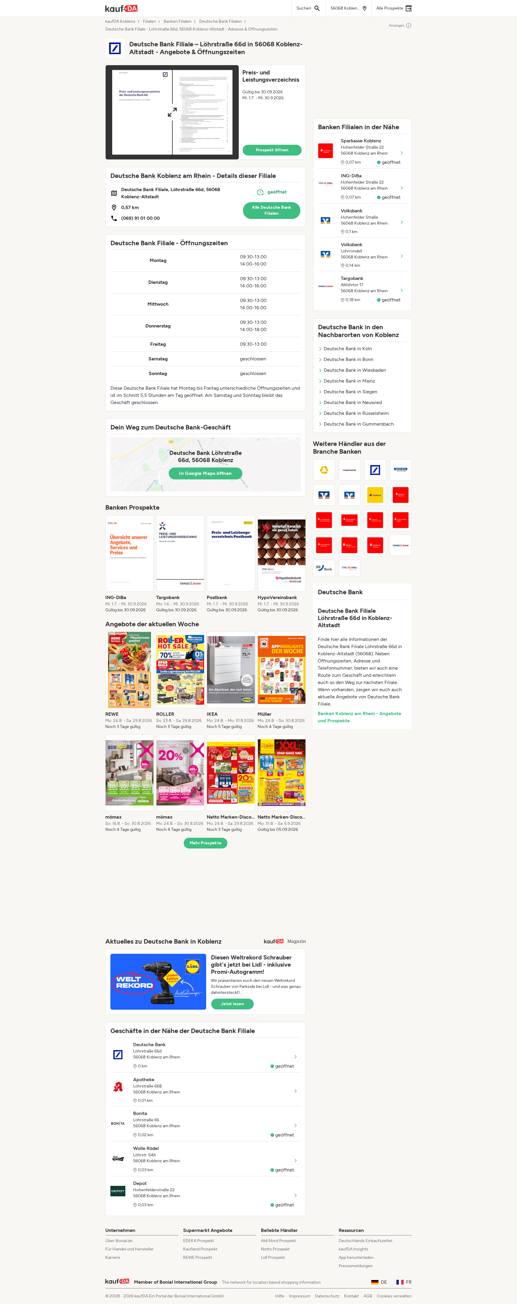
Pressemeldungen (356, 1265)
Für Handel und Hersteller (129, 1249)
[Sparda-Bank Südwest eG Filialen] (401, 470)
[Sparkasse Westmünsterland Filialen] (375, 520)
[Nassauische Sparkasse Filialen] (350, 545)
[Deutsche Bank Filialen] (375, 470)
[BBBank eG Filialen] (324, 568)
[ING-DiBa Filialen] (350, 568)
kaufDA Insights (353, 1249)
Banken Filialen (177, 21)
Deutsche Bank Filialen (220, 21)
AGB (368, 1296)
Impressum (299, 1296)
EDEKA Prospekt (198, 1240)
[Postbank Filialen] (375, 495)
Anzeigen (397, 25)
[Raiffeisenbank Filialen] (324, 495)
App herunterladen (356, 1257)
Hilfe (279, 1296)
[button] (205, 112)
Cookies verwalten (394, 1296)
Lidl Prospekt (273, 1257)
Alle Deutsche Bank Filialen (271, 210)
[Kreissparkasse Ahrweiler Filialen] (324, 545)
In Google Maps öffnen (205, 473)
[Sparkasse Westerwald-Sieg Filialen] (350, 520)
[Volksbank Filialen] (350, 495)
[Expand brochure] (172, 112)
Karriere (112, 1257)
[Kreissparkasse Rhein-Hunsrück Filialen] (324, 520)
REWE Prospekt (197, 1257)
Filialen (149, 21)
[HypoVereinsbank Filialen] (350, 470)
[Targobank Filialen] (401, 545)
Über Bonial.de (119, 1240)
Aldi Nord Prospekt (278, 1240)
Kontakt (351, 1296)
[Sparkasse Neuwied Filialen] (401, 495)
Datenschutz (327, 1296)
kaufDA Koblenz (120, 21)
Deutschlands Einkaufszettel (365, 1240)
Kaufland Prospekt (200, 1249)
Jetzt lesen (232, 1003)
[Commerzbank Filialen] (324, 470)
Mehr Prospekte (206, 843)
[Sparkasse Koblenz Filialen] (375, 545)
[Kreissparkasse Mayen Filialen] (401, 520)
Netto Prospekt (275, 1249)
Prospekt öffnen (272, 150)
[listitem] (129, 564)
